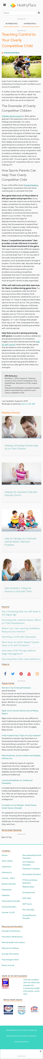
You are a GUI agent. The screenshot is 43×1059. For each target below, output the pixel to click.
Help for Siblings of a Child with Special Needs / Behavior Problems (20, 541)
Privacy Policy (22, 1036)
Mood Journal (8, 965)
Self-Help (26, 898)
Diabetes (6, 895)
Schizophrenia (28, 892)
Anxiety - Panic (8, 878)
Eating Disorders (9, 906)
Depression (7, 889)
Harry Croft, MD (28, 404)
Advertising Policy (21, 1042)
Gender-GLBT (8, 912)
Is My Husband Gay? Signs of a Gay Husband (21, 735)
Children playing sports (12, 116)
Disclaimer (33, 1036)
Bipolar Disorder (9, 884)
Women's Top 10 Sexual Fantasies (16, 688)
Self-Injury (27, 904)
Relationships (28, 886)
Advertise (33, 1030)
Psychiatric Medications (12, 936)
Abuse (4, 855)
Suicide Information (10, 954)
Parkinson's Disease (31, 868)
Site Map (9, 1030)
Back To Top (7, 837)
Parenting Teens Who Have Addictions (21, 659)
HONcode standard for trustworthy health (31, 985)
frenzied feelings (31, 185)
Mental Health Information (13, 942)
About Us (16, 1030)
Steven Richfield (11, 53)
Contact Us (24, 1030)
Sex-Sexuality (28, 909)
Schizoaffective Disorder (29, 916)
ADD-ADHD (7, 861)
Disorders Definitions (11, 931)
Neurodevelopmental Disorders (31, 856)
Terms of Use (11, 1036)
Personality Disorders (31, 874)
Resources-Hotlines (10, 948)
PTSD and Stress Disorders (29, 881)
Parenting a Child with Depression (19, 636)
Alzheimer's (7, 872)
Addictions (6, 866)
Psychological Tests (10, 959)
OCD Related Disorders (28, 863)
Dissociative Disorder (11, 901)
